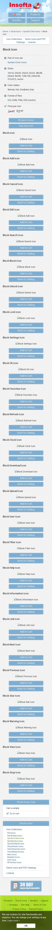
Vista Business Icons (16, 849)
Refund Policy (36, 909)
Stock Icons (21, 900)
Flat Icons (11, 833)
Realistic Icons (13, 857)
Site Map (25, 905)
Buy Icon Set (26, 125)
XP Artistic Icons (14, 862)
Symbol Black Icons (15, 844)
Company (13, 905)
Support (35, 20)
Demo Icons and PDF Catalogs (21, 867)
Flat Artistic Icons (14, 836)
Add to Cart (26, 145)
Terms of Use (39, 905)
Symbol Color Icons (17, 62)
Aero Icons (12, 854)
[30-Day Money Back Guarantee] (26, 886)
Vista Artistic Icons (15, 846)
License (32, 42)
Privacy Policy (19, 909)
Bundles (16, 20)
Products (35, 14)
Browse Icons (26, 120)
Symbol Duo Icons (15, 841)
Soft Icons (11, 860)
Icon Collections (14, 39)
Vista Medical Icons (15, 852)
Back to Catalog (26, 151)
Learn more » (13, 920)
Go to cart (14, 813)
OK (26, 925)
